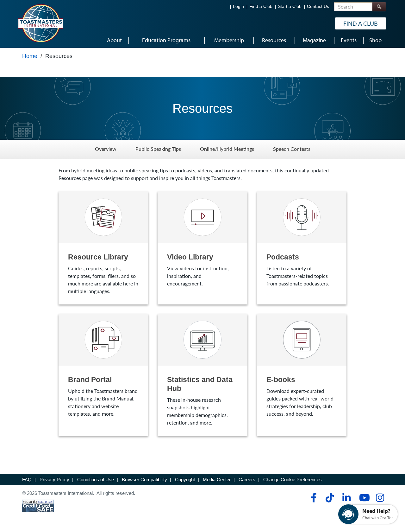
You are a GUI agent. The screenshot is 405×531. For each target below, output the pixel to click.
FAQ (27, 479)
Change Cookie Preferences (292, 479)
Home (29, 56)
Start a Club (290, 6)
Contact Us (318, 6)
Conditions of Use (95, 479)
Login (238, 6)
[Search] (379, 6)
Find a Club (260, 6)
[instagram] (380, 498)
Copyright (185, 479)
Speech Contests (291, 149)
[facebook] (313, 498)
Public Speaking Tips (158, 149)
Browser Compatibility (144, 479)
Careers (247, 479)
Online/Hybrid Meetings (227, 149)
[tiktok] (329, 498)
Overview (105, 149)
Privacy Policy (54, 479)
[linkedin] (346, 498)
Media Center (217, 479)
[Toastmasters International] (40, 23)
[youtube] (363, 498)
